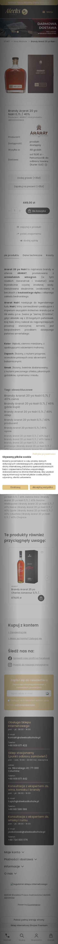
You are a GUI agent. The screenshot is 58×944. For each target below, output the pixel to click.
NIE (36, 483)
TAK (22, 483)
